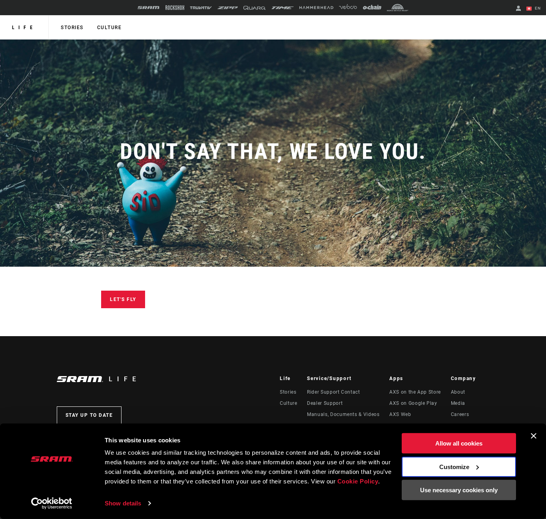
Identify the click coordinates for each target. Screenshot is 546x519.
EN (537, 8)
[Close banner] (533, 436)
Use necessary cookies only (459, 490)
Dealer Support (325, 403)
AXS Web (400, 414)
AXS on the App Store (415, 392)
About (458, 392)
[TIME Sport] (282, 8)
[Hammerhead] (316, 7)
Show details (123, 503)
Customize (454, 466)
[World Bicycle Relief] (398, 7)
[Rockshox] (174, 7)
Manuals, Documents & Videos (343, 414)
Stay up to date (89, 415)
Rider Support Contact (333, 392)
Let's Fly (123, 299)
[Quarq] (254, 8)
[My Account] (518, 9)
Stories (72, 27)
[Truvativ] (201, 8)
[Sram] (148, 7)
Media (458, 403)
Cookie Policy (358, 481)
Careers (460, 414)
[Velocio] (348, 7)
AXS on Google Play (413, 403)
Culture (109, 27)
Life (24, 27)
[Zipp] (227, 8)
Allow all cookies (458, 443)
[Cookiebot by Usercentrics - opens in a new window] (52, 503)
